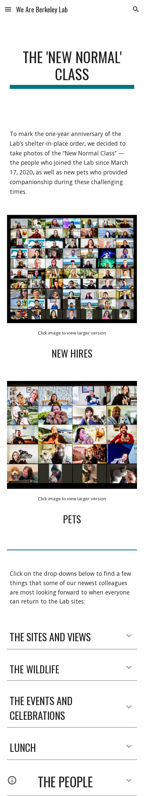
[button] (8, 9)
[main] (72, 68)
